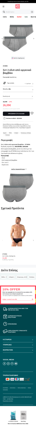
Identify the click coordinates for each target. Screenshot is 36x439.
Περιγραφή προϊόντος (9, 77)
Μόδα (12, 17)
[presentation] (2, 38)
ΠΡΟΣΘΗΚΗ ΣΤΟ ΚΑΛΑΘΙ (16, 113)
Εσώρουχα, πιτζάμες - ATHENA (22, 277)
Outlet (19, 17)
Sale (26, 17)
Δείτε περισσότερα (18, 169)
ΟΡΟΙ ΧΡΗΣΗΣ (12, 388)
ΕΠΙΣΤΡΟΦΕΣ (5, 388)
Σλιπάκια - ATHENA (32, 277)
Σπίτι (5, 17)
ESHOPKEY (11, 401)
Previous (4, 241)
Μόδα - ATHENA (4, 277)
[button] (4, 12)
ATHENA (5, 66)
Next (34, 241)
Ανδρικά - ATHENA (12, 277)
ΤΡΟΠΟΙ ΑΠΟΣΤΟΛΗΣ (22, 388)
